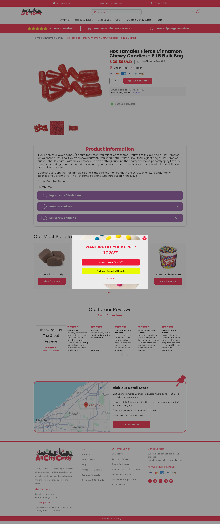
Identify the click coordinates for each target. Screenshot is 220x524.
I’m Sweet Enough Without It (111, 271)
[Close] (144, 238)
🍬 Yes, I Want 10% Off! (111, 262)
